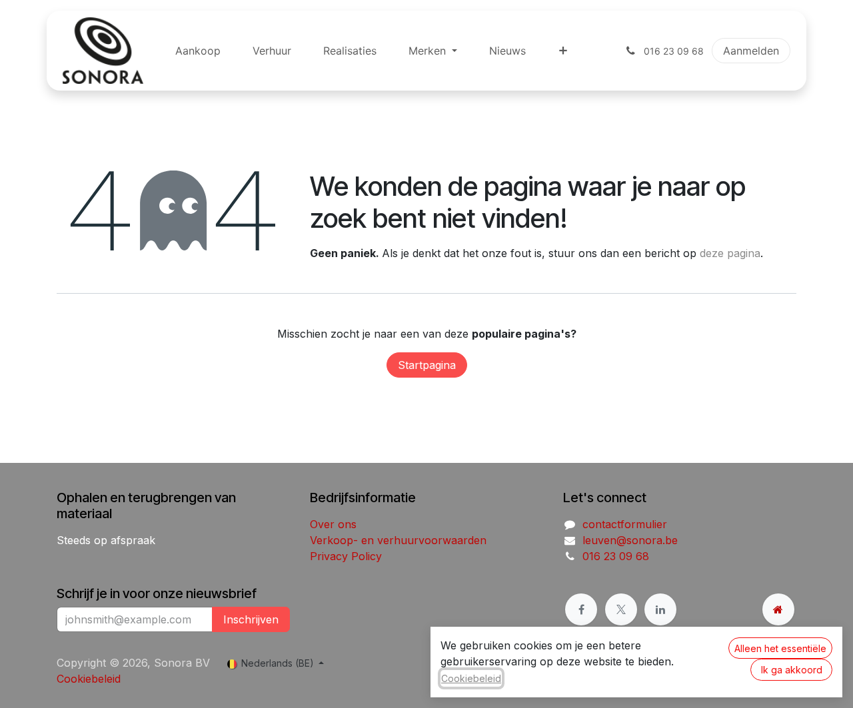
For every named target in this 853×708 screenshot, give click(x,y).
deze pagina (730, 253)
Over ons (333, 524)
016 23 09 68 (615, 556)
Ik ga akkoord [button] (791, 669)
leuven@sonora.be (630, 540)
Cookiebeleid (89, 678)
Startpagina (427, 365)
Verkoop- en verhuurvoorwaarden (398, 540)
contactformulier (624, 524)
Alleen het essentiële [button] (780, 648)
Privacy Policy (346, 556)
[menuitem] (198, 50)
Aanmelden (751, 50)
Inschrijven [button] (251, 619)
